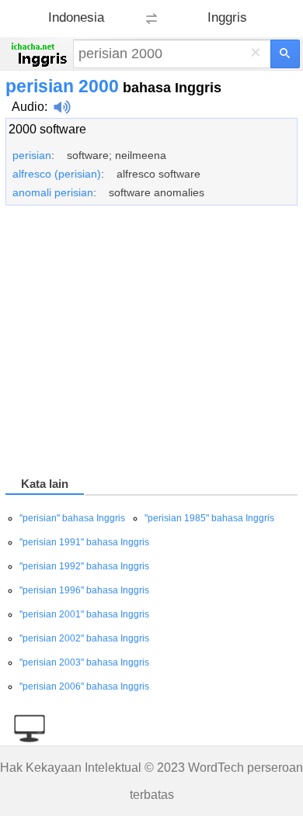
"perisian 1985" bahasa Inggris (209, 518)
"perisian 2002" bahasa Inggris (84, 638)
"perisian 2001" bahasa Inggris (84, 614)
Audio (28, 106)
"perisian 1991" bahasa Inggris (84, 542)
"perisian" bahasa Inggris (72, 518)
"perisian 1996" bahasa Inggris (84, 590)
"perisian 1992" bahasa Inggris (84, 566)
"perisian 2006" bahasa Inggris (84, 686)
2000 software (47, 129)
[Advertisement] (151, 343)
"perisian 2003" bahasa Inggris (84, 662)
